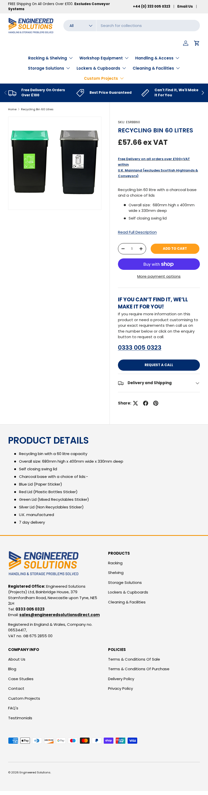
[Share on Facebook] (146, 403)
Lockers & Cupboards (128, 592)
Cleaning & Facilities (127, 602)
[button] (196, 43)
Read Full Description (137, 232)
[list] (54, 163)
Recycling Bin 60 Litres (37, 109)
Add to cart (175, 248)
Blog (12, 669)
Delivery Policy (121, 678)
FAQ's (13, 708)
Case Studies (20, 678)
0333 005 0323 (139, 347)
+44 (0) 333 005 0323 (151, 6)
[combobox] (131, 25)
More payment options (159, 276)
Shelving (116, 572)
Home (12, 109)
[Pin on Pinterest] (156, 403)
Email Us (185, 6)
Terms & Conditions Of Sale (134, 659)
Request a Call (159, 365)
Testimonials (20, 718)
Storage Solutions (125, 582)
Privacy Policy (120, 688)
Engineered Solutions (35, 772)
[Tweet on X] (135, 403)
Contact (16, 688)
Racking (115, 563)
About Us (16, 659)
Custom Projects (24, 698)
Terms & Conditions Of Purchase (138, 669)
